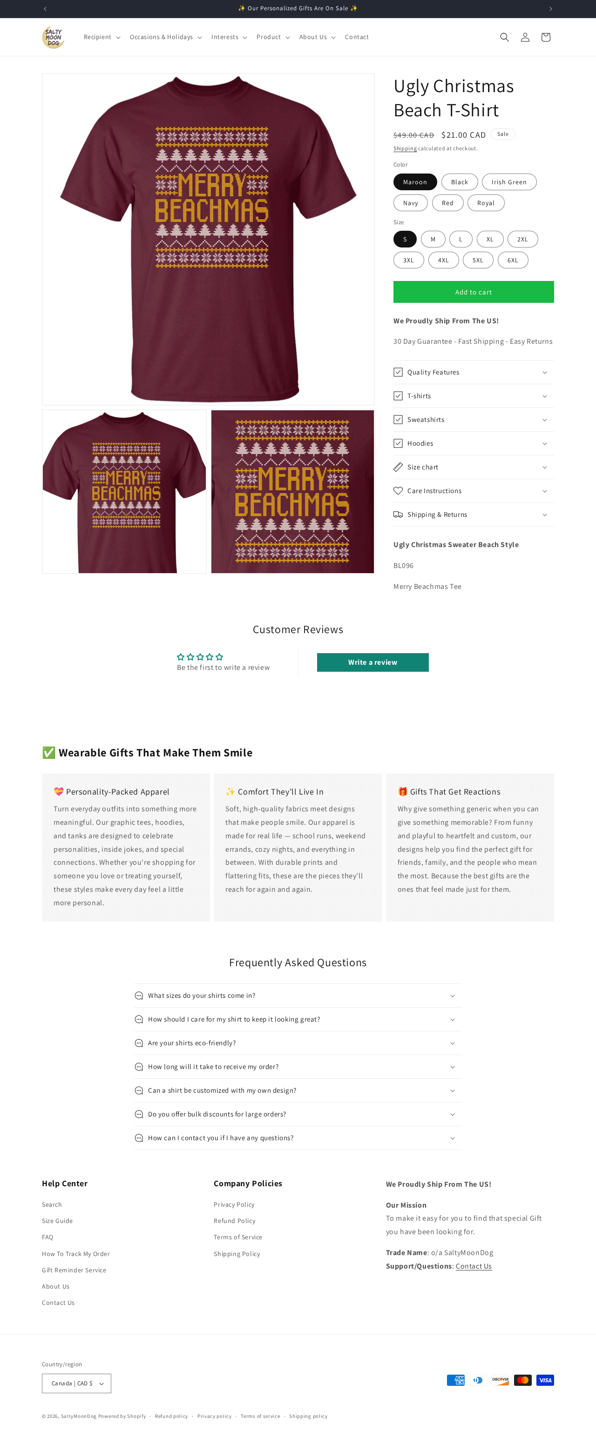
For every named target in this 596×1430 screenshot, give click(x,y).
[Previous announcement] (45, 9)
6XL (513, 260)
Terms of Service (238, 1237)
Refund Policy (234, 1220)
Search (52, 1204)
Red (448, 203)
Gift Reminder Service (74, 1270)
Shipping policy (308, 1416)
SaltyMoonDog (79, 1416)
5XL (478, 260)
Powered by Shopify (122, 1416)
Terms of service (260, 1416)
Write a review (372, 662)
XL (490, 239)
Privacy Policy (234, 1204)
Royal (486, 203)
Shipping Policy (237, 1254)
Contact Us (58, 1302)
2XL (522, 239)
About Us (56, 1286)
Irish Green (509, 182)
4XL (443, 260)
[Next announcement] (551, 9)
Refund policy (171, 1416)
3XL (408, 260)
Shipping (405, 148)
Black (459, 182)
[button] (101, 37)
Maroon (415, 182)
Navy (410, 203)
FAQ (48, 1237)
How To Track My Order (76, 1254)
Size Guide (57, 1220)
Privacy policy (214, 1416)
